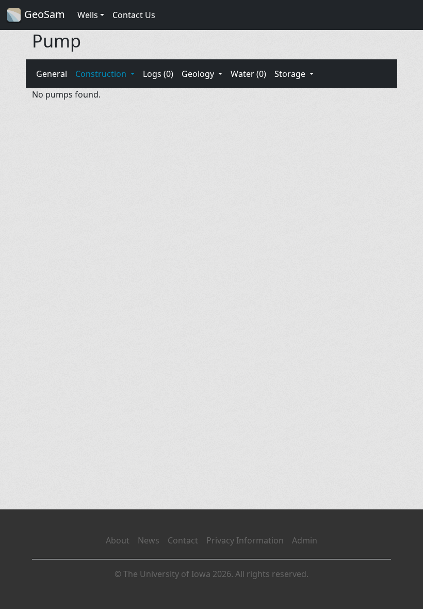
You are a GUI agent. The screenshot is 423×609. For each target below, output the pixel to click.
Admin (304, 540)
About (117, 540)
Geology (199, 73)
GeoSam (43, 14)
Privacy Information (245, 540)
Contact (183, 540)
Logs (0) (158, 73)
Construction (101, 73)
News (148, 540)
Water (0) (248, 73)
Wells (87, 15)
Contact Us (133, 15)
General (51, 73)
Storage (290, 73)
